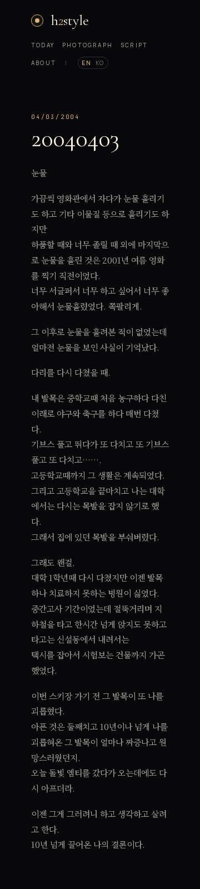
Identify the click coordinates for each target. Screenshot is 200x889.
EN (86, 63)
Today (42, 45)
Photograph (87, 45)
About (43, 63)
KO (100, 63)
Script (134, 45)
